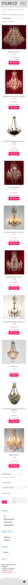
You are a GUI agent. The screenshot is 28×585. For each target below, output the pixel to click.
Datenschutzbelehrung (8, 525)
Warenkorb (22, 581)
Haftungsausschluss (8, 522)
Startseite (5, 9)
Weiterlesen (14, 375)
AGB (4, 516)
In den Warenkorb (14, 63)
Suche (14, 582)
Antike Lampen (10, 9)
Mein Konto (4, 582)
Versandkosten (15, 57)
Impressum (6, 552)
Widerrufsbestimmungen (9, 519)
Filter (4, 502)
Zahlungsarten (7, 537)
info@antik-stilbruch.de (8, 572)
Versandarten (7, 540)
